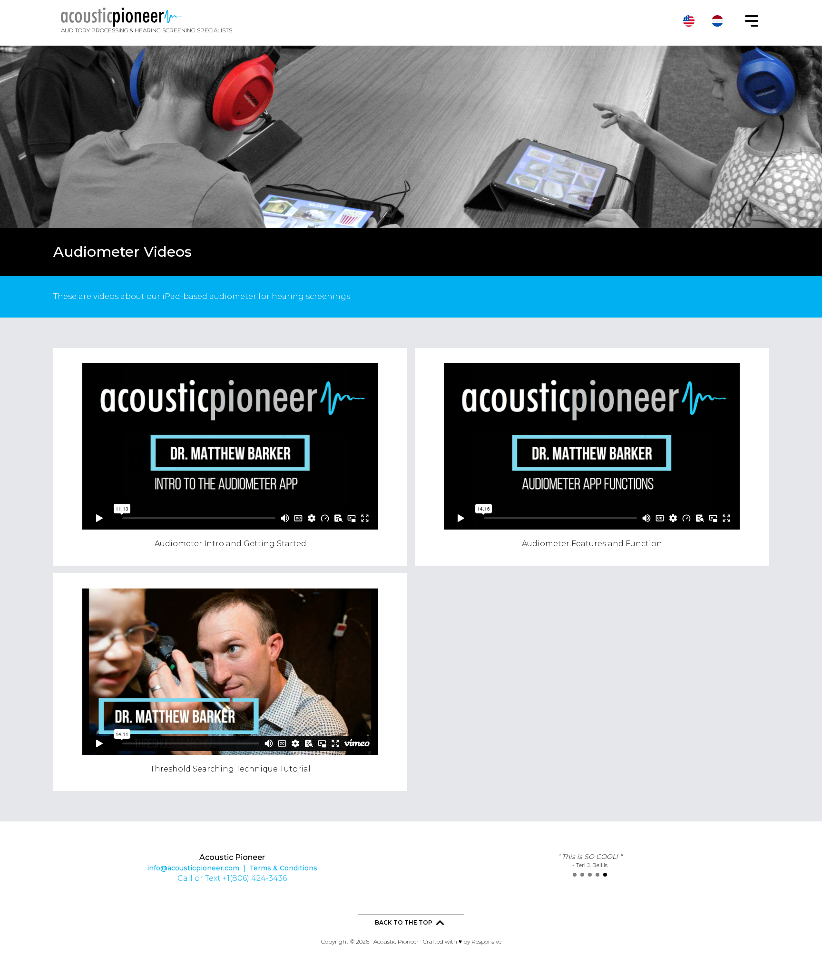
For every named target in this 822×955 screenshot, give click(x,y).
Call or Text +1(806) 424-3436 (232, 878)
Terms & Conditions (283, 868)
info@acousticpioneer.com (193, 868)
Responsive (486, 941)
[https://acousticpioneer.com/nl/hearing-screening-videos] (717, 21)
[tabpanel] (590, 860)
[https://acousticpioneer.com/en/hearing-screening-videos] (689, 21)
